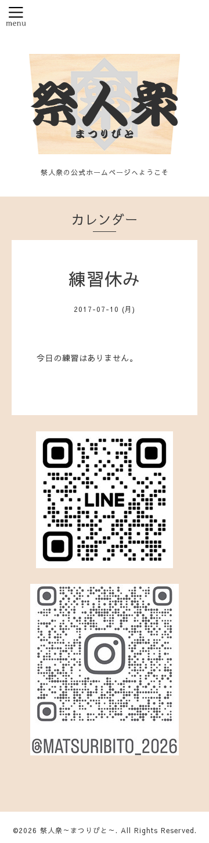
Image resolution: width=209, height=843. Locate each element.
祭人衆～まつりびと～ (78, 830)
